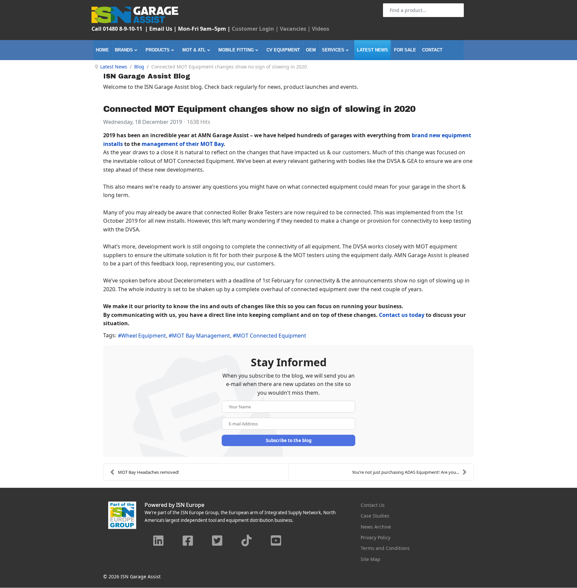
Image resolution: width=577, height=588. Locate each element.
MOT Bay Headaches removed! (148, 472)
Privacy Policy (375, 537)
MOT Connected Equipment (271, 335)
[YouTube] (276, 541)
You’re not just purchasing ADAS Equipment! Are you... (405, 472)
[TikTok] (246, 541)
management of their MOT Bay (183, 144)
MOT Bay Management (201, 335)
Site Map (370, 559)
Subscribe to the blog (289, 440)
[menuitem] (102, 50)
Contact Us (373, 505)
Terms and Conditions (385, 548)
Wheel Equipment (143, 335)
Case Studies (375, 516)
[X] (217, 541)
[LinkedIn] (158, 541)
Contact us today (401, 315)
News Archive (376, 527)
